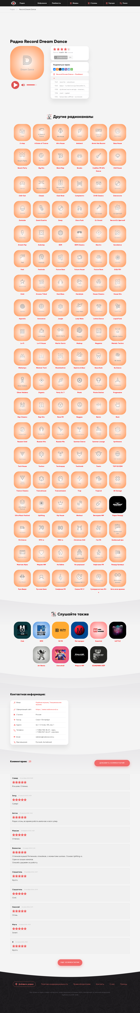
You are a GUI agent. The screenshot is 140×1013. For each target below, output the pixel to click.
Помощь (123, 984)
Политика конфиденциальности (54, 984)
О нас (112, 984)
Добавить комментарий (112, 763)
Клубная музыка (42, 702)
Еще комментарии (70, 962)
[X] (60, 69)
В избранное (62, 57)
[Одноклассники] (57, 69)
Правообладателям (81, 984)
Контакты (100, 984)
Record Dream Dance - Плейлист (69, 74)
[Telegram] (69, 69)
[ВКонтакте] (54, 69)
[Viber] (66, 69)
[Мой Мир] (63, 69)
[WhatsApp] (71, 69)
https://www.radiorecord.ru (47, 709)
